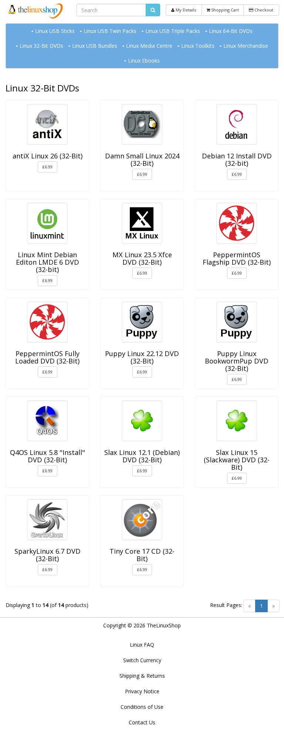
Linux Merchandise (245, 45)
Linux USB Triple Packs (172, 30)
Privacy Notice (142, 691)
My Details (185, 10)
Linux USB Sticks (55, 30)
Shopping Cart (224, 10)
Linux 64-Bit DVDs (231, 30)
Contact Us (142, 722)
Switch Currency (142, 660)
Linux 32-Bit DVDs (41, 45)
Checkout (263, 10)
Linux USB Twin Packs (110, 30)
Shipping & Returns (142, 675)
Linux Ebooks (144, 60)
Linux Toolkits (197, 45)
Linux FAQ (142, 644)
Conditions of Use (142, 706)
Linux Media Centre (149, 45)
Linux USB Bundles (94, 45)
